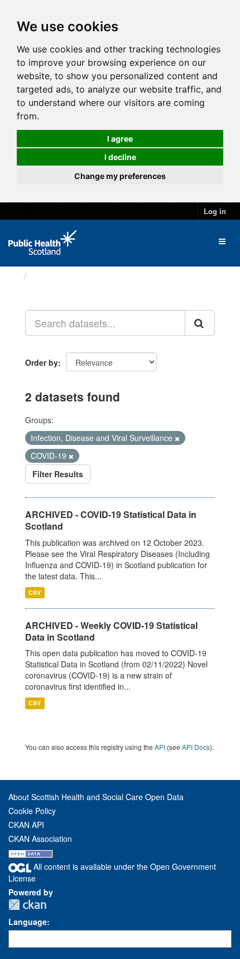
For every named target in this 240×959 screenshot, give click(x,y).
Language (27, 921)
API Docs (196, 747)
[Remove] (177, 438)
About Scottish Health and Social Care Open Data (96, 796)
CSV (34, 592)
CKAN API (26, 824)
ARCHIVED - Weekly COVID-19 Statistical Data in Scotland (111, 631)
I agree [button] (120, 138)
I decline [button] (120, 157)
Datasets (53, 276)
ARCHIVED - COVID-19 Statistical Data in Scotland (110, 520)
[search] (200, 323)
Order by (41, 362)
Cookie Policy (32, 810)
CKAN (27, 904)
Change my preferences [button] (120, 176)
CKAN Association (40, 838)
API (160, 747)
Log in (215, 211)
